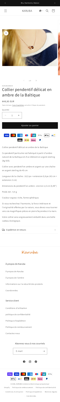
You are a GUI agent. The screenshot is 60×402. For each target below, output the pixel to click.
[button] (6, 11)
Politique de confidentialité (46, 387)
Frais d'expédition (18, 105)
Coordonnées (31, 396)
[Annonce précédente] (5, 3)
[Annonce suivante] (55, 3)
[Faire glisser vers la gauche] (24, 80)
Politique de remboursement (22, 387)
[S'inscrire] (44, 351)
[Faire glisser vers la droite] (36, 80)
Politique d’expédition (34, 392)
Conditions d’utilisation (14, 392)
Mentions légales (51, 392)
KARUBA (19, 384)
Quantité (5, 110)
